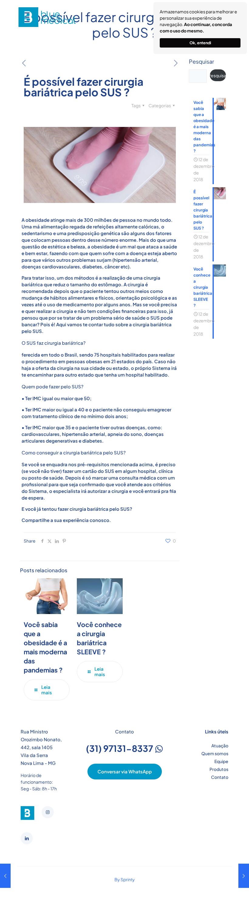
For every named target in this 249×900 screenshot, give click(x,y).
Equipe (221, 761)
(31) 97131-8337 (120, 748)
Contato (219, 777)
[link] (27, 813)
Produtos (219, 769)
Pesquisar (201, 61)
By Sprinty (124, 879)
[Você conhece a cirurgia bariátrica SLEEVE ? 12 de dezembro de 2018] (5, 876)
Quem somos (214, 753)
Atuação (219, 745)
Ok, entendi (200, 42)
